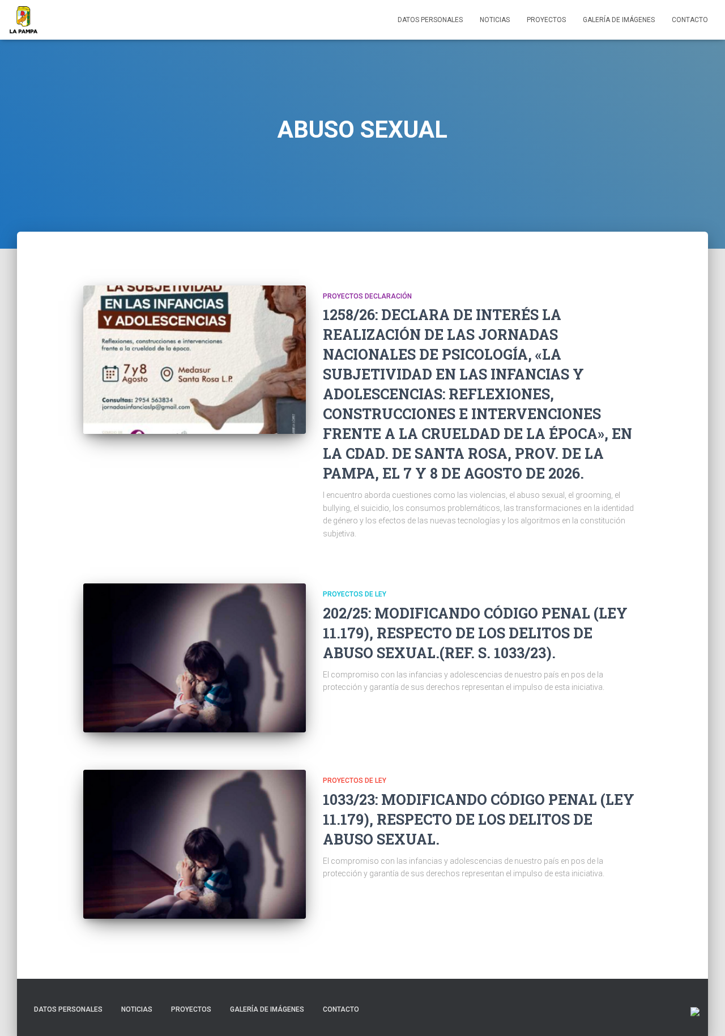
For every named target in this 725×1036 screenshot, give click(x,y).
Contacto (690, 20)
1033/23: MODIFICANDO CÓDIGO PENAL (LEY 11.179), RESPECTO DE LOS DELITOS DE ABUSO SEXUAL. (478, 819)
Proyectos (546, 20)
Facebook (398, 1009)
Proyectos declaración (367, 296)
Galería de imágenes (619, 20)
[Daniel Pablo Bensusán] (23, 20)
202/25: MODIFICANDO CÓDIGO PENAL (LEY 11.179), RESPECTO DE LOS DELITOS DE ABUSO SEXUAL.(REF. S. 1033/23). (475, 633)
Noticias (495, 20)
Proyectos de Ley (354, 594)
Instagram (418, 1009)
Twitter (378, 1009)
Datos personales (430, 20)
